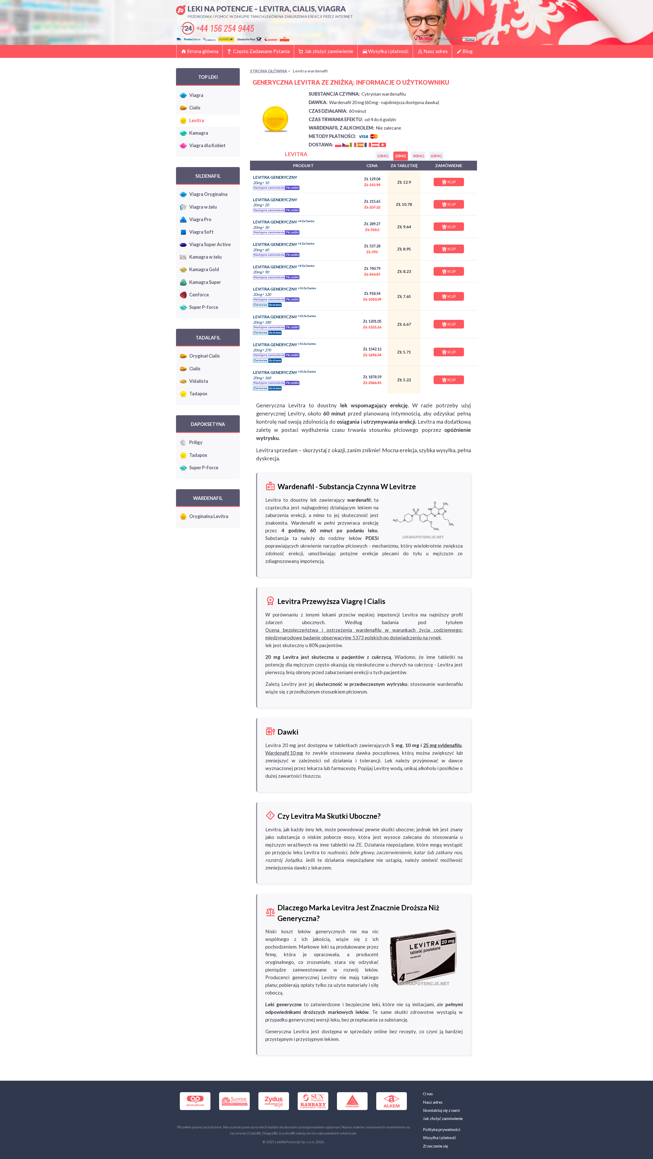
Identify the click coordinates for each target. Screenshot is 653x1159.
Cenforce (199, 294)
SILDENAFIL (208, 176)
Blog (467, 51)
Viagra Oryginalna (208, 194)
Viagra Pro (200, 219)
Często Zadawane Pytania (261, 51)
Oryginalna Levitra (208, 516)
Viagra (196, 95)
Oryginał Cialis (204, 356)
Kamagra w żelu (205, 257)
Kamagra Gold (204, 269)
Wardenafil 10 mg (284, 753)
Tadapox (198, 393)
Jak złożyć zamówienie (329, 51)
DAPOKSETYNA (208, 424)
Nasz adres (435, 51)
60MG (436, 155)
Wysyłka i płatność (388, 51)
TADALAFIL (208, 338)
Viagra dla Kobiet (207, 145)
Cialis (194, 107)
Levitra (196, 120)
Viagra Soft (201, 232)
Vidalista (198, 381)
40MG (418, 155)
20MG (400, 155)
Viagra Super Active (210, 244)
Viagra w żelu (203, 207)
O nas (428, 1093)
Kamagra (198, 133)
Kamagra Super (205, 282)
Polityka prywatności (441, 1129)
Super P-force (203, 307)
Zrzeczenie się (435, 1145)
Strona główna (202, 51)
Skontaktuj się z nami (441, 1110)
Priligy (196, 442)
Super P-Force (203, 467)
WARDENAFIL (208, 498)
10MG (382, 155)
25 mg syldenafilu (442, 745)
